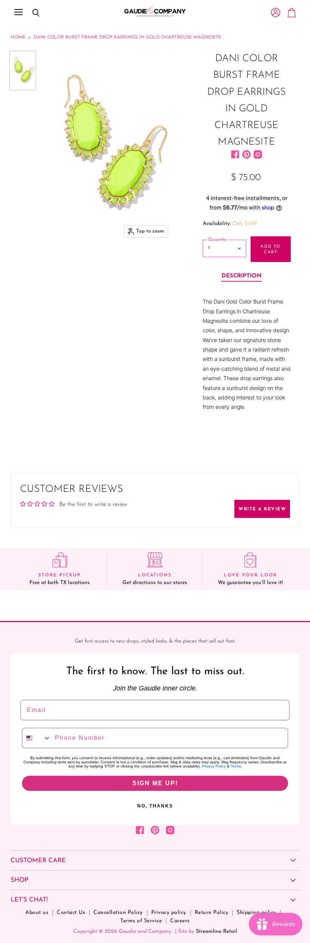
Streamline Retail (216, 931)
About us (36, 912)
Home (18, 37)
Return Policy (212, 912)
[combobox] (36, 738)
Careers (180, 921)
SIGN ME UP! (155, 783)
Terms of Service (141, 921)
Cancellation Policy (118, 912)
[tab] (242, 277)
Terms (236, 766)
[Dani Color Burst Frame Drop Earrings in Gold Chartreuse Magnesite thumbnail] (23, 70)
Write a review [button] (262, 509)
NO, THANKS (155, 806)
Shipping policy (256, 912)
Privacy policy (168, 912)
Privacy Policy (214, 766)
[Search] (30, 13)
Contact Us (71, 912)
